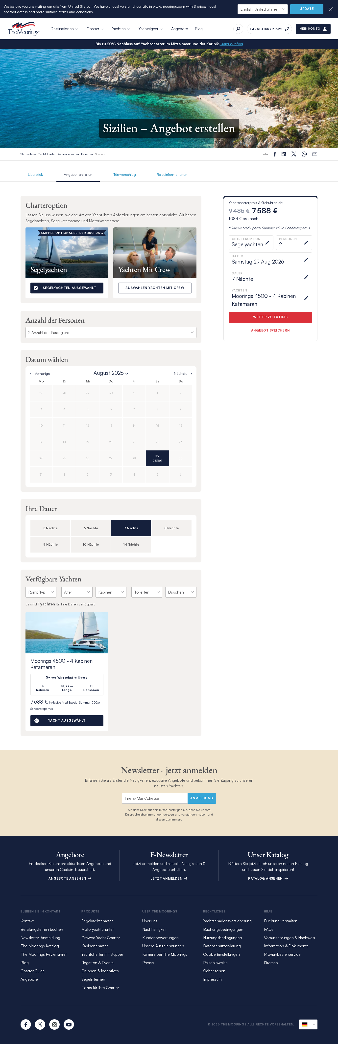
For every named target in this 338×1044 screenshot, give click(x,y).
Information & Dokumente (286, 945)
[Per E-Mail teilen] (314, 154)
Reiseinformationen (172, 174)
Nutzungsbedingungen (222, 937)
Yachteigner (148, 28)
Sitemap (271, 962)
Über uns (149, 920)
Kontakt (27, 920)
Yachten (119, 28)
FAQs (268, 929)
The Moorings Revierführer (44, 954)
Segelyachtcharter (97, 920)
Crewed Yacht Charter (100, 937)
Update (307, 9)
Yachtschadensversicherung (227, 920)
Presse (148, 962)
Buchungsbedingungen (223, 929)
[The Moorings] (23, 29)
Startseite (26, 154)
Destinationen (62, 28)
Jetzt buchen (231, 44)
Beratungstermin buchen (42, 929)
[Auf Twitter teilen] (284, 154)
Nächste (180, 374)
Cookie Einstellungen (221, 954)
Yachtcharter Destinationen (56, 154)
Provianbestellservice (282, 954)
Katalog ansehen (266, 878)
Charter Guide (33, 970)
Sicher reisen (214, 970)
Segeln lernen (93, 979)
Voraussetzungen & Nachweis (289, 937)
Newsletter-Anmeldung (40, 937)
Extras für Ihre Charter (100, 987)
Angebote (179, 28)
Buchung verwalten (280, 920)
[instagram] (54, 1024)
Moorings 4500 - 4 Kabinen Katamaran (61, 664)
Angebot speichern (270, 331)
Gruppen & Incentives (100, 970)
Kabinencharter (94, 945)
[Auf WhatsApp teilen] (304, 154)
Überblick (35, 174)
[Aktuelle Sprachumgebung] (308, 1024)
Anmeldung (201, 798)
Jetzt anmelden (166, 878)
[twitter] (40, 1024)
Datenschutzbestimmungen (144, 814)
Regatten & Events (97, 962)
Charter (93, 28)
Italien (85, 154)
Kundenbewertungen (160, 937)
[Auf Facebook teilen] (275, 154)
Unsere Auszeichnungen (163, 945)
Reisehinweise (215, 962)
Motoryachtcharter (97, 929)
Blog (199, 28)
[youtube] (69, 1024)
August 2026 (109, 373)
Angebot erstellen (78, 174)
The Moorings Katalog (40, 945)
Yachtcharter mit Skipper (102, 954)
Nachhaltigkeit (154, 929)
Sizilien (100, 154)
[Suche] (238, 29)
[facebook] (26, 1024)
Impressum (212, 979)
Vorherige (42, 374)
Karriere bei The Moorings (164, 954)
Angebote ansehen (67, 878)
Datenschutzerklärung (222, 945)
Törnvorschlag (124, 174)
